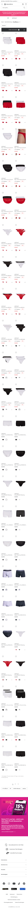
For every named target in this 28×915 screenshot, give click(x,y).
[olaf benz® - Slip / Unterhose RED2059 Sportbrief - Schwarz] (7, 633)
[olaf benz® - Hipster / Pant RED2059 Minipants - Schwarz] (7, 603)
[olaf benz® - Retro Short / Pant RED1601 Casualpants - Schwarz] (7, 513)
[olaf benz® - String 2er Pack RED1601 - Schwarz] (21, 359)
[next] (18, 784)
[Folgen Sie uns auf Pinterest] (24, 883)
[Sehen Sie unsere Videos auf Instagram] (9, 883)
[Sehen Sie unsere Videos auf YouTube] (14, 883)
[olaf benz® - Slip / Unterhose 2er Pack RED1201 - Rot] (7, 136)
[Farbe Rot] (3, 59)
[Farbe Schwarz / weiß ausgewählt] (6, 378)
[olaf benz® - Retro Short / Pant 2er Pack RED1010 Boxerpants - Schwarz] (7, 693)
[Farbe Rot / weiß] (6, 59)
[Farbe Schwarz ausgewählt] (10, 90)
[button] (9, 1)
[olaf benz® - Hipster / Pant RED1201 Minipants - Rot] (7, 723)
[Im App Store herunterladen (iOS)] (14, 889)
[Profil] (23, 4)
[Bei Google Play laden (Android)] (5, 889)
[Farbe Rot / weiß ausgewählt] (19, 122)
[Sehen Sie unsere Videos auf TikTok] (19, 883)
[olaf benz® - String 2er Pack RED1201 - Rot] (7, 232)
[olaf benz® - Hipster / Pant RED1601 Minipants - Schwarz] (7, 423)
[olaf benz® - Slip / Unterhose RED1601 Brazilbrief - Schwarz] (7, 453)
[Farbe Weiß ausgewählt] (10, 346)
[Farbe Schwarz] (10, 59)
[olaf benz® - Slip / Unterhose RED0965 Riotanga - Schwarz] (7, 543)
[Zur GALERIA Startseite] (8, 4)
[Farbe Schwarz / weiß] (6, 346)
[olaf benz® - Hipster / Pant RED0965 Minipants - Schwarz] (7, 753)
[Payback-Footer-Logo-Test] (22, 889)
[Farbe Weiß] (23, 346)
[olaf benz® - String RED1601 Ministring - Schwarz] (7, 483)
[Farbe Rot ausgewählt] (16, 59)
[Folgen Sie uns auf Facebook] (4, 883)
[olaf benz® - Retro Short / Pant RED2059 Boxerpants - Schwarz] (7, 573)
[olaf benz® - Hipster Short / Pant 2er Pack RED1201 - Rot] (7, 40)
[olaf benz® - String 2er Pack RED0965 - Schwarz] (7, 328)
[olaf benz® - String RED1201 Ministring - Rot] (21, 633)
